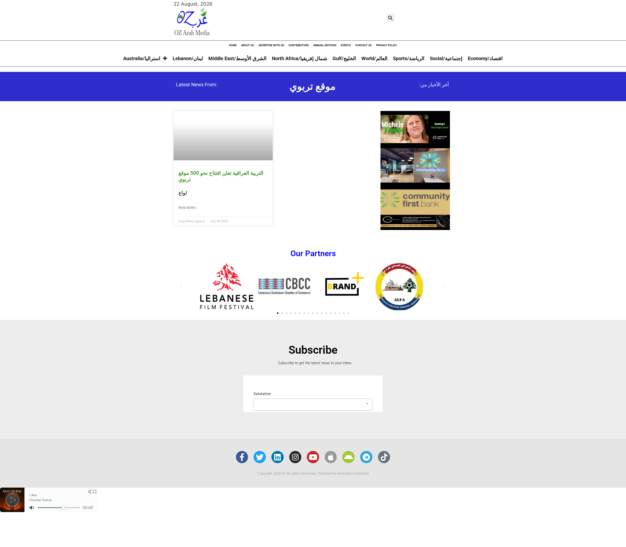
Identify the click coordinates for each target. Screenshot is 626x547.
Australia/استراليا (141, 58)
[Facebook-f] (242, 457)
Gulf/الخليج (344, 58)
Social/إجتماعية (446, 58)
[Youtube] (313, 457)
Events (346, 45)
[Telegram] (366, 457)
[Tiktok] (384, 457)
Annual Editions (324, 45)
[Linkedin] (277, 457)
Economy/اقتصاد (485, 58)
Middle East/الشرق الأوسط (237, 58)
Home (233, 45)
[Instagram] (295, 457)
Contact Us (363, 45)
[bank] (415, 228)
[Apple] (331, 457)
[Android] (348, 457)
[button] (390, 18)
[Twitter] (260, 457)
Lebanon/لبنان (188, 58)
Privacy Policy (386, 45)
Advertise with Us (271, 45)
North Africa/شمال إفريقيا (299, 58)
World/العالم (374, 58)
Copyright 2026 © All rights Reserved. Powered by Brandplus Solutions (313, 473)
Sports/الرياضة (409, 58)
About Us (247, 45)
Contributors (299, 45)
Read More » (188, 207)
